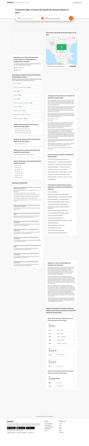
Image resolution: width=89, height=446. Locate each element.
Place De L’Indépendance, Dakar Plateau (56, 225)
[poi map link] (61, 52)
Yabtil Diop (50, 174)
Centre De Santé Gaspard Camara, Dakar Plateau (58, 210)
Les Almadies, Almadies (53, 222)
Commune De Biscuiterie (53, 171)
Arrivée (46, 17)
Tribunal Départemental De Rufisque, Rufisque (57, 232)
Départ (19, 17)
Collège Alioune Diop (52, 161)
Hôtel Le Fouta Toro (63, 171)
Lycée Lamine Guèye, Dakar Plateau (55, 215)
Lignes (60, 423)
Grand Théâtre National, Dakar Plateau (56, 230)
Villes (60, 430)
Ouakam (70, 220)
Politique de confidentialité (22, 432)
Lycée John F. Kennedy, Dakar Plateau (55, 217)
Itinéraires (61, 432)
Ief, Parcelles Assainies (64, 199)
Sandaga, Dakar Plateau (53, 196)
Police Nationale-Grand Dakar (59, 174)
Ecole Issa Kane (51, 164)
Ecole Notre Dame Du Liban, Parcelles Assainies (58, 204)
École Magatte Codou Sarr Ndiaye (64, 161)
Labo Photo (60, 176)
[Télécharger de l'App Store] (20, 428)
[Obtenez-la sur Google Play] (11, 428)
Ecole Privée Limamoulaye (53, 169)
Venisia (68, 174)
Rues (60, 427)
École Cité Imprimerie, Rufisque (65, 196)
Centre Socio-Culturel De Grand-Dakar (63, 164)
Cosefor (70, 171)
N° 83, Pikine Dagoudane (53, 199)
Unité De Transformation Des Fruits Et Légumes (58, 159)
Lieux (60, 425)
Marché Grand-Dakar (52, 176)
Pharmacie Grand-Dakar (65, 166)
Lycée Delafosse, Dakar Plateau (54, 227)
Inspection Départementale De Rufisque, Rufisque (58, 212)
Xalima (70, 176)
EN (45, 430)
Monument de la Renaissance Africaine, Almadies (58, 194)
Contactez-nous (31, 432)
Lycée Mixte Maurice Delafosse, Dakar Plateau (57, 220)
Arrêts (60, 428)
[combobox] (29, 19)
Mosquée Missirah (52, 179)
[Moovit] (10, 2)
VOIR (29, 128)
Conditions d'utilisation (11, 432)
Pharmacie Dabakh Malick (53, 166)
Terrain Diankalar (63, 169)
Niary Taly (65, 176)
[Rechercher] (71, 18)
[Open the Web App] (30, 428)
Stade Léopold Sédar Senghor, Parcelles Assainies (58, 201)
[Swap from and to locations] (43, 18)
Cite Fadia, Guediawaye (52, 191)
